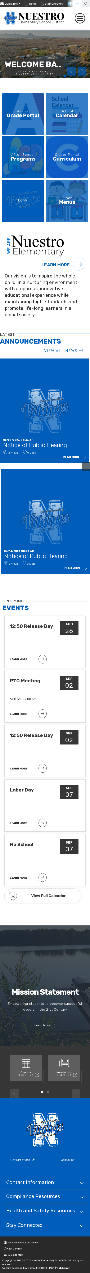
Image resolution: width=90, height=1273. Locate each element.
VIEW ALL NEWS (60, 350)
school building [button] (69, 76)
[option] (10, 3)
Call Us (65, 1160)
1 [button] (42, 1092)
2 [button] (48, 1092)
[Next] (74, 3)
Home (33, 3)
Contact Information (30, 1182)
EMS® (51, 1267)
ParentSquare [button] (77, 76)
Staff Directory (54, 3)
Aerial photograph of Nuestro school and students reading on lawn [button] (82, 76)
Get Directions (20, 1160)
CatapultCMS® (36, 1267)
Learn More (56, 264)
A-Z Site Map (15, 1254)
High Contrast (14, 1248)
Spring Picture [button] (65, 76)
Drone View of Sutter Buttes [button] (73, 76)
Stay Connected (24, 1224)
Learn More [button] (42, 1025)
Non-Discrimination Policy (23, 1242)
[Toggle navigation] (80, 18)
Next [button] (82, 71)
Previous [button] (71, 71)
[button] (12, 3)
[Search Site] (86, 3)
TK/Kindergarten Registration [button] (56, 76)
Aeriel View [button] (61, 76)
